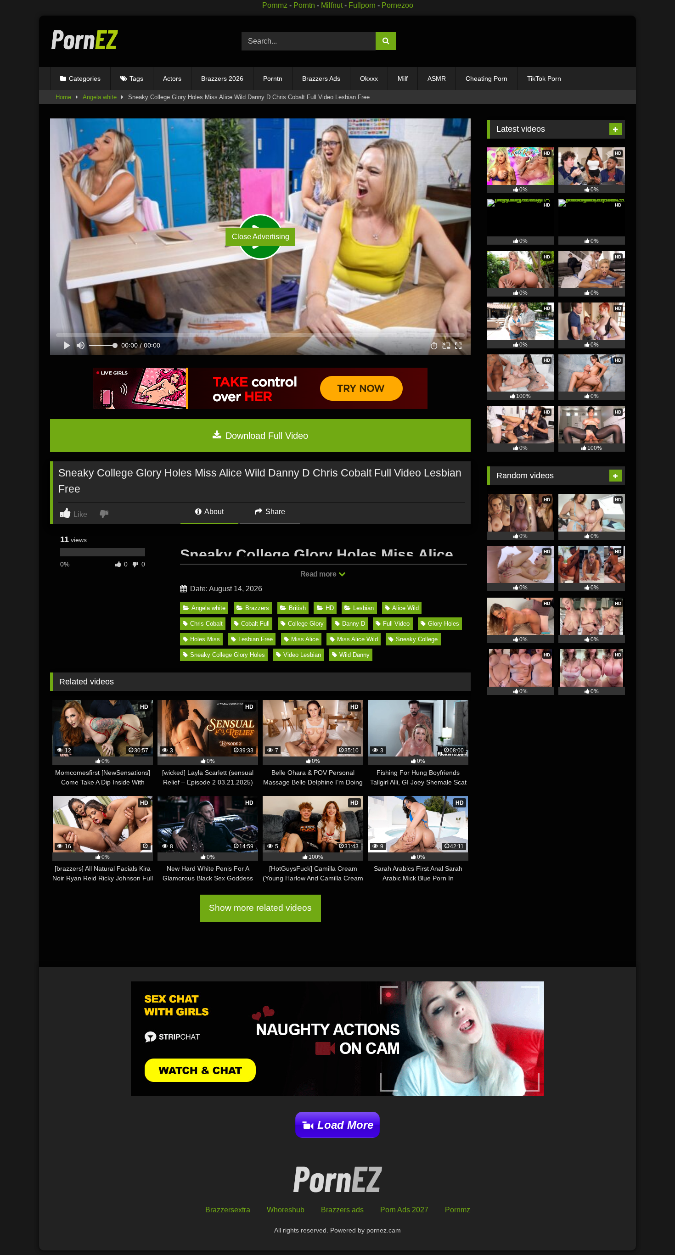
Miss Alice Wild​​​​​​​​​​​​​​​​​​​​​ (357, 639)
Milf (403, 78)
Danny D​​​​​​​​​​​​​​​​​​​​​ (353, 623)
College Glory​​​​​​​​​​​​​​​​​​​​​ (306, 623)
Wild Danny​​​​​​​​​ (354, 654)
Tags (136, 78)
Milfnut (332, 5)
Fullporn (362, 5)
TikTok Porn (544, 78)
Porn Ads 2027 (404, 1210)
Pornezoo (397, 5)
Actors (172, 78)
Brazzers (257, 608)
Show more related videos (260, 908)
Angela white (100, 97)
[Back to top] (647, 1228)
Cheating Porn (486, 78)
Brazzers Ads (321, 78)
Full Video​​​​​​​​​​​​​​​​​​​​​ (396, 623)
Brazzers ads (342, 1210)
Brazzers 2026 (222, 78)
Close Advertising (260, 237)
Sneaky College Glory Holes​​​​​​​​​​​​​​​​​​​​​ (227, 654)
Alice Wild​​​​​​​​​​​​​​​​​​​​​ (405, 608)
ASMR (437, 78)
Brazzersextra (227, 1210)
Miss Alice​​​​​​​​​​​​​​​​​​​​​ (305, 639)
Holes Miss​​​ (205, 639)
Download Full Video (265, 436)
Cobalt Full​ (255, 623)
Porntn (304, 5)
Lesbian (363, 608)
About (213, 511)
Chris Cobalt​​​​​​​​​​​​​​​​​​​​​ (206, 623)
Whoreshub (285, 1210)
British (297, 608)
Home (63, 97)
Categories (85, 78)
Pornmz (274, 5)
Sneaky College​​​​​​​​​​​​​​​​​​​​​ (417, 639)
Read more (319, 574)
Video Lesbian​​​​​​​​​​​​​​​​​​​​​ (302, 654)
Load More (345, 1125)
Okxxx (369, 78)
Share (274, 511)
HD (330, 608)
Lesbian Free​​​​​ (255, 639)
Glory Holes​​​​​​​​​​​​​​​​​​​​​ (443, 623)
